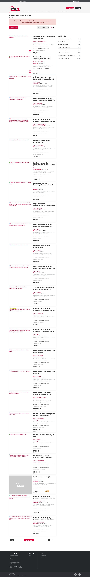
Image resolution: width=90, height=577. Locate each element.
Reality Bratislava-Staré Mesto (39, 41)
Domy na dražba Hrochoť (37, 280)
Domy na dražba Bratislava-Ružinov (39, 70)
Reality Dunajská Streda (38, 418)
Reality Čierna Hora (37, 479)
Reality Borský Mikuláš (38, 313)
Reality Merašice (37, 292)
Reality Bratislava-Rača (38, 145)
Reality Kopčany (36, 439)
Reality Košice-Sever (37, 188)
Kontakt (30, 555)
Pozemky (26, 11)
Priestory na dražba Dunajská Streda (39, 469)
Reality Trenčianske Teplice (39, 124)
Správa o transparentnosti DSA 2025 (16, 567)
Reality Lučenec (36, 167)
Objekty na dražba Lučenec (37, 176)
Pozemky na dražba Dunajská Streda (39, 531)
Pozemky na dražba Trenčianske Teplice (39, 133)
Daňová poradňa (43, 556)
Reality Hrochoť (36, 271)
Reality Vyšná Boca (37, 208)
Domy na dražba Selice (37, 343)
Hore (12, 540)
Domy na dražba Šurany (37, 238)
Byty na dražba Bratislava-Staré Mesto (39, 50)
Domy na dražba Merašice (37, 301)
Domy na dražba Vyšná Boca (38, 217)
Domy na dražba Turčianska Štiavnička (39, 406)
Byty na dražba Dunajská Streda (38, 427)
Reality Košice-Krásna (38, 355)
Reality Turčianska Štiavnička (39, 397)
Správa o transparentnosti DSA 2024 (16, 566)
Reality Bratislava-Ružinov (39, 61)
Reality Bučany (36, 82)
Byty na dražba (35, 488)
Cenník (11, 559)
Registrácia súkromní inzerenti (15, 562)
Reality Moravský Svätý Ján (39, 501)
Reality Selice (36, 334)
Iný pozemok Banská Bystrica (46, 11)
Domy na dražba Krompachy (38, 259)
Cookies (11, 556)
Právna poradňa (43, 555)
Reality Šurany (36, 229)
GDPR (11, 558)
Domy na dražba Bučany (37, 91)
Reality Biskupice (37, 376)
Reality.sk (12, 11)
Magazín (68, 1)
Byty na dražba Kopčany (37, 448)
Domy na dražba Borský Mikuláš (38, 322)
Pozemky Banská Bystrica (34, 11)
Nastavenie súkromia (13, 563)
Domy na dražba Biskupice (37, 385)
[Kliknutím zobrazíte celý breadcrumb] (80, 12)
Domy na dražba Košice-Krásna (38, 364)
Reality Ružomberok (37, 103)
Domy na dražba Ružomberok (38, 112)
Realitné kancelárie (62, 1)
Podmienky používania (14, 555)
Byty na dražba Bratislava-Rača (38, 154)
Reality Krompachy (37, 250)
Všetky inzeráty (19, 11)
